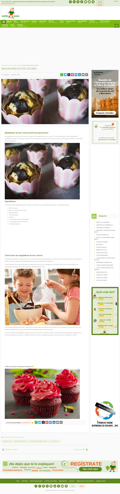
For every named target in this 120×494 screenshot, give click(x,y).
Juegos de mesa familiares (104, 265)
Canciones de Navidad (103, 227)
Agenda (9, 21)
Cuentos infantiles (102, 234)
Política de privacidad (36, 481)
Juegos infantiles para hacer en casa (104, 258)
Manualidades (82, 21)
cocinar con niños (7, 441)
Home (18, 481)
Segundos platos (102, 252)
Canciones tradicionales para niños (104, 231)
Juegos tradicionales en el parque (104, 268)
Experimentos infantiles (104, 262)
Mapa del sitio (63, 481)
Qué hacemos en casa (6, 65)
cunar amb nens (55, 441)
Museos (53, 21)
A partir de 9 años (101, 280)
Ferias (62, 21)
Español (116, 1)
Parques (34, 21)
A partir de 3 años (101, 275)
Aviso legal (25, 481)
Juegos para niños (102, 255)
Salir (16, 21)
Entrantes (99, 244)
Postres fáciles (19, 437)
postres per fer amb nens (21, 441)
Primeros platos (101, 250)
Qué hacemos (70, 21)
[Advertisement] (84, 14)
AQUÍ (32, 366)
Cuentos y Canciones (103, 222)
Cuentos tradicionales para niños (104, 238)
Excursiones (25, 21)
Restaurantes (105, 21)
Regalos (22, 25)
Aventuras (42, 21)
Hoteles (93, 21)
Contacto (72, 481)
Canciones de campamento (104, 225)
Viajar (12, 25)
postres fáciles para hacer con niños (38, 441)
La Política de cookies (50, 481)
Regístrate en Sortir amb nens (85, 481)
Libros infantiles (101, 272)
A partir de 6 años (101, 277)
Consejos (5, 25)
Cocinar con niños (17, 65)
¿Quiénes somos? (101, 481)
